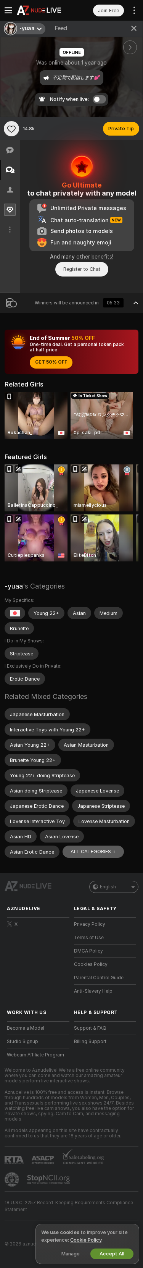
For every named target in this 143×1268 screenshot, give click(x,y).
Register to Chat (81, 269)
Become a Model (25, 1028)
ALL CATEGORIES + (93, 851)
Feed (61, 28)
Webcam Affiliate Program (35, 1055)
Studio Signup (22, 1041)
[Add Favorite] (11, 128)
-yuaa (14, 586)
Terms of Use (89, 937)
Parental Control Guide (99, 977)
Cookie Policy (85, 1240)
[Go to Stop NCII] (49, 1179)
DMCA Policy (88, 951)
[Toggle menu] (8, 10)
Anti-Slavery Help (93, 991)
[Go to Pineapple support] (13, 1179)
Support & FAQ (90, 1028)
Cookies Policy (91, 964)
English (108, 887)
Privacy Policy (89, 924)
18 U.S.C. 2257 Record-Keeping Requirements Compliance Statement (69, 1206)
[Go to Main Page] (44, 10)
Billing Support (90, 1041)
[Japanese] (15, 613)
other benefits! (94, 257)
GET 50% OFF (51, 362)
